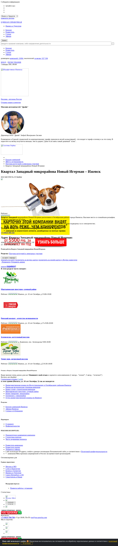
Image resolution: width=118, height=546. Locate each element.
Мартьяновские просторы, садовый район (18, 289)
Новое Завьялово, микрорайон (18, 394)
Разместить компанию (14, 445)
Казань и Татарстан (13, 471)
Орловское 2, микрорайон (16, 396)
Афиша (8, 36)
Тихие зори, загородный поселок (14, 359)
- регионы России (11, 99)
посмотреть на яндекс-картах (26, 260)
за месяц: (41, 58)
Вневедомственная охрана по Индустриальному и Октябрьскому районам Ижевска (38, 385)
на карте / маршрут (9, 258)
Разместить (10, 32)
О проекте (10, 424)
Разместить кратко (13, 447)
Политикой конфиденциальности (94, 452)
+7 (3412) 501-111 (8, 233)
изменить (7, 18)
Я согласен (27, 543)
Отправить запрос (18, 262)
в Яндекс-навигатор (69, 260)
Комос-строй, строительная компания (20, 389)
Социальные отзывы (12, 379)
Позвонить (5, 262)
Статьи (8, 34)
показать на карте (8, 260)
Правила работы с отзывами (21, 488)
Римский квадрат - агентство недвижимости (19, 318)
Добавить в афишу (13, 449)
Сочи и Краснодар (13, 469)
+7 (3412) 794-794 (8, 517)
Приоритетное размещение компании (20, 435)
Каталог (9, 30)
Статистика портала (13, 437)
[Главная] (6, 158)
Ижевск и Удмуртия (13, 26)
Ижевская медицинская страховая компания (23, 387)
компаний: (16, 58)
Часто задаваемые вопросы (16, 439)
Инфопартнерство (13, 426)
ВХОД (3, 62)
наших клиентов (11, 102)
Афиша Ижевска (12, 409)
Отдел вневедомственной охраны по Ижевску (24, 398)
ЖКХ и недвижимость (14, 162)
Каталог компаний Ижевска (17, 407)
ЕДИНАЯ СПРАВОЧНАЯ (11, 22)
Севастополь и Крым (14, 477)
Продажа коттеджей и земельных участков (22, 164)
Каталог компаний (13, 160)
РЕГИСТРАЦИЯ (14, 62)
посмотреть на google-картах (49, 260)
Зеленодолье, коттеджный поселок (15, 337)
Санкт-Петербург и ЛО (15, 475)
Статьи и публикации (14, 411)
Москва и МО (11, 467)
